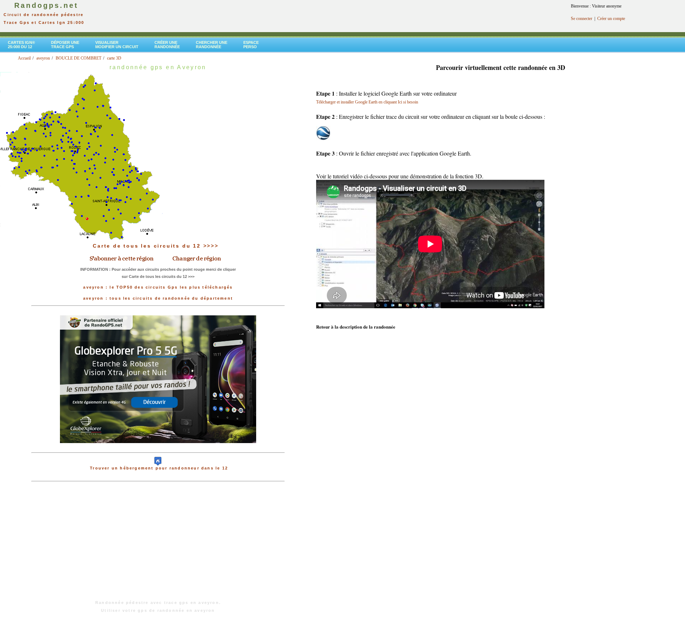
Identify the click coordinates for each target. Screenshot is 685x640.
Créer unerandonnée (167, 44)
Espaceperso (251, 44)
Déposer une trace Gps (65, 44)
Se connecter (581, 18)
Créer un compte (611, 18)
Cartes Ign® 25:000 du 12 (21, 44)
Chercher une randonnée (211, 44)
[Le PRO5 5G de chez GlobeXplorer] (158, 448)
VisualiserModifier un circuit (116, 44)
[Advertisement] (158, 544)
